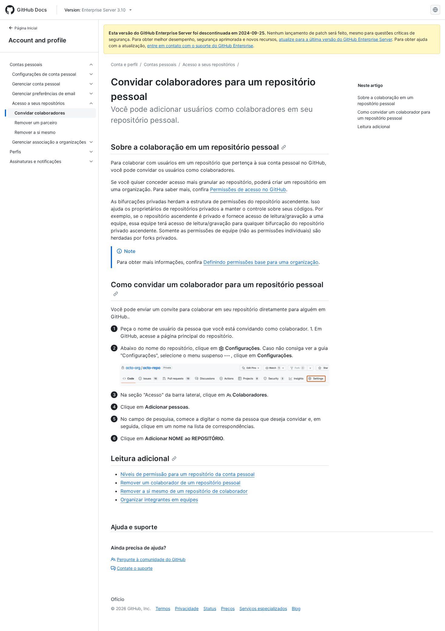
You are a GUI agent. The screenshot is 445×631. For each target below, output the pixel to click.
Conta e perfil (124, 64)
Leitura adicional (140, 458)
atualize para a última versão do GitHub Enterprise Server (335, 39)
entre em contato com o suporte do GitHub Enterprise (200, 45)
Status (209, 608)
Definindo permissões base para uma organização (260, 262)
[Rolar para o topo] (432, 618)
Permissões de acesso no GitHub (248, 189)
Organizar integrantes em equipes (159, 499)
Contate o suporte (135, 568)
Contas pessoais (160, 64)
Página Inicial (26, 28)
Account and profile (37, 40)
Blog (296, 608)
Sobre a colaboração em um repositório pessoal (195, 147)
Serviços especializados (263, 608)
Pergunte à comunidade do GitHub (151, 559)
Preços (228, 608)
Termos (163, 608)
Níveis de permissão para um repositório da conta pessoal (187, 474)
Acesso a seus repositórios (209, 64)
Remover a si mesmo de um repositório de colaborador (184, 491)
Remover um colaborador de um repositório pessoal (180, 483)
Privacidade (187, 608)
